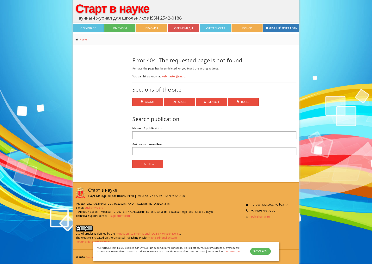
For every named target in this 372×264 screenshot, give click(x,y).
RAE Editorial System (164, 237)
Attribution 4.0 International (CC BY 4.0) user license (148, 233)
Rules (245, 102)
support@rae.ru (120, 216)
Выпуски (120, 28)
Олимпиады (183, 28)
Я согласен (260, 251)
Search (213, 102)
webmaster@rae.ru (173, 76)
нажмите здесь (233, 251)
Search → (148, 164)
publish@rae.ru (94, 207)
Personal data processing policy (95, 241)
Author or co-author (147, 144)
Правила (151, 28)
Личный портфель (282, 28)
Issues (181, 102)
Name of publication (147, 128)
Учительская (215, 28)
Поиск (247, 28)
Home (83, 39)
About (150, 102)
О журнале (88, 28)
